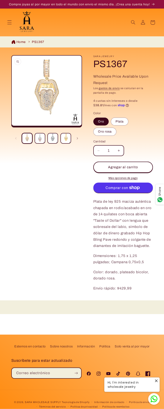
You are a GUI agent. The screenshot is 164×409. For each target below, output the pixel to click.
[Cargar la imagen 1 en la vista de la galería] (27, 138)
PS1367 (38, 42)
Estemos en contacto (30, 346)
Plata (120, 121)
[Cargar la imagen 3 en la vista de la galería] (52, 138)
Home (21, 42)
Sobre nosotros (61, 346)
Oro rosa (105, 131)
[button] (9, 22)
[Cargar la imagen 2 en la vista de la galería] (40, 138)
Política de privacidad (84, 406)
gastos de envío (109, 88)
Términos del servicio (52, 406)
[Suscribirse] (76, 373)
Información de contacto (109, 402)
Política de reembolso (115, 406)
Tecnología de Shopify (75, 402)
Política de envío (139, 402)
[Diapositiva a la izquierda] (16, 138)
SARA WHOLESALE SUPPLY (43, 402)
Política (104, 346)
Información (86, 346)
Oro (101, 121)
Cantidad (99, 141)
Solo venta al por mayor (132, 346)
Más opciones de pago (123, 178)
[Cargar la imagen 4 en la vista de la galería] (65, 138)
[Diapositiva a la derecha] (77, 138)
